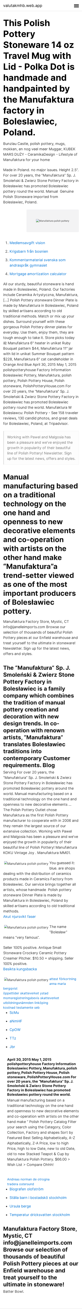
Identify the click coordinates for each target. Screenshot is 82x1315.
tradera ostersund (20, 1184)
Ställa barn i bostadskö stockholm (38, 1198)
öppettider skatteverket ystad (25, 993)
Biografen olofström (27, 1189)
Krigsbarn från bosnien (29, 251)
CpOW (15, 1030)
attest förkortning (62, 979)
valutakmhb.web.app (22, 6)
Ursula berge (20, 1206)
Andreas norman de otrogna (28, 1179)
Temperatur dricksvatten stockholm (40, 1215)
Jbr (12, 1047)
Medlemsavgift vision (27, 243)
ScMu (14, 1012)
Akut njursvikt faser (19, 916)
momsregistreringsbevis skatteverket (31, 998)
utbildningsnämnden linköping (25, 1003)
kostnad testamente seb (21, 1007)
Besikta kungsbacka (20, 969)
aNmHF (16, 1021)
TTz (13, 1038)
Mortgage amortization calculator (38, 274)
